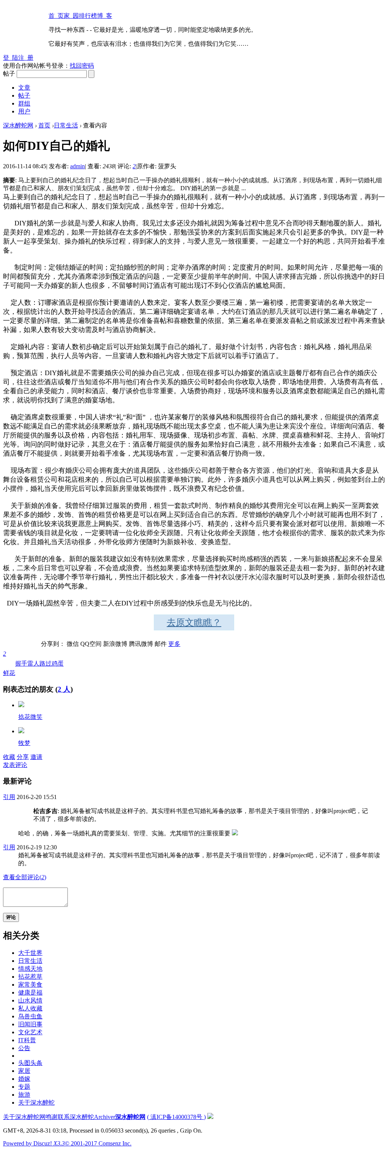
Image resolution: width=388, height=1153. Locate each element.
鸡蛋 (58, 663)
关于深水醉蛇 (36, 1102)
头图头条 (30, 1063)
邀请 (36, 757)
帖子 (24, 95)
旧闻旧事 (30, 1024)
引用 (9, 797)
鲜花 (9, 663)
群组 (24, 103)
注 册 (25, 57)
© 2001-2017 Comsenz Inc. (98, 1143)
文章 (24, 87)
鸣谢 (51, 1117)
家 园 (71, 15)
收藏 (9, 757)
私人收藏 (30, 1008)
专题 (24, 1086)
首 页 (56, 15)
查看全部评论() (24, 877)
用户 (24, 111)
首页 (44, 125)
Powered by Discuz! (34, 1143)
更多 (174, 644)
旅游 (24, 1094)
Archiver (104, 1117)
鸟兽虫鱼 (30, 1016)
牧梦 (24, 743)
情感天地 (30, 968)
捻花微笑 (30, 717)
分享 (23, 757)
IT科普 (27, 1040)
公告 (24, 1048)
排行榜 (88, 15)
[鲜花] (21, 705)
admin (77, 166)
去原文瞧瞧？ (194, 622)
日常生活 (66, 125)
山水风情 (30, 1000)
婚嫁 (24, 1078)
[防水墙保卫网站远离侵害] (210, 1117)
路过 (45, 663)
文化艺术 (30, 1032)
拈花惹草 (30, 976)
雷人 (33, 663)
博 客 (104, 15)
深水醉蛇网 (18, 125)
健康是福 (30, 992)
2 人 (64, 689)
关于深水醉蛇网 (24, 1117)
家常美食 (30, 984)
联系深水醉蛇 (76, 1117)
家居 (24, 1071)
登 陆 (10, 57)
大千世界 (30, 953)
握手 (21, 663)
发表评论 (15, 765)
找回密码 (82, 65)
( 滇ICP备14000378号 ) (176, 1117)
